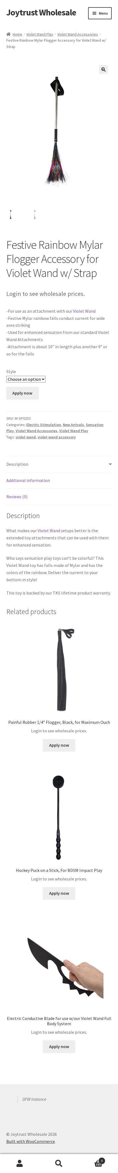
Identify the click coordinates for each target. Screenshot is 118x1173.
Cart (91, 1159)
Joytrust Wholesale (41, 12)
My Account (19, 1163)
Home (17, 34)
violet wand (26, 437)
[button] (103, 69)
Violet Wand (84, 311)
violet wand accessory (57, 437)
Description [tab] (17, 464)
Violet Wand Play (39, 34)
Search (58, 1163)
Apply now (22, 393)
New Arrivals (73, 424)
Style (11, 371)
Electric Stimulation (43, 424)
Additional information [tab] (28, 480)
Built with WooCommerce (30, 1141)
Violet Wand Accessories (77, 34)
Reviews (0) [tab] (16, 496)
